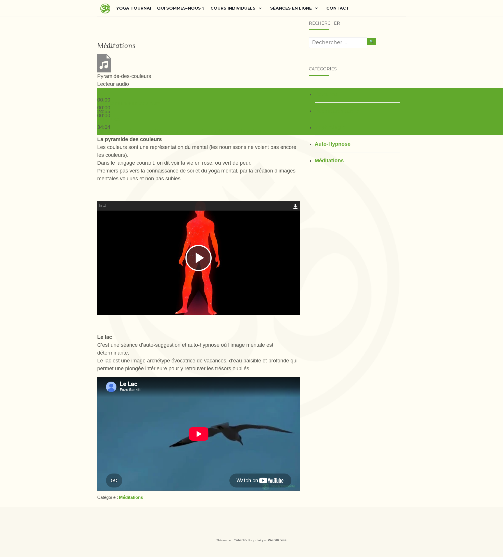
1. (129, 103)
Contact (337, 8)
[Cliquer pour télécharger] (295, 206)
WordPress (277, 540)
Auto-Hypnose (332, 144)
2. (108, 119)
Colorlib (240, 540)
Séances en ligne (291, 8)
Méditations (131, 497)
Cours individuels (233, 8)
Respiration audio (337, 111)
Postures (326, 94)
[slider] (182, 131)
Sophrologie (330, 127)
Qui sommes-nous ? (181, 8)
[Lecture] (99, 94)
